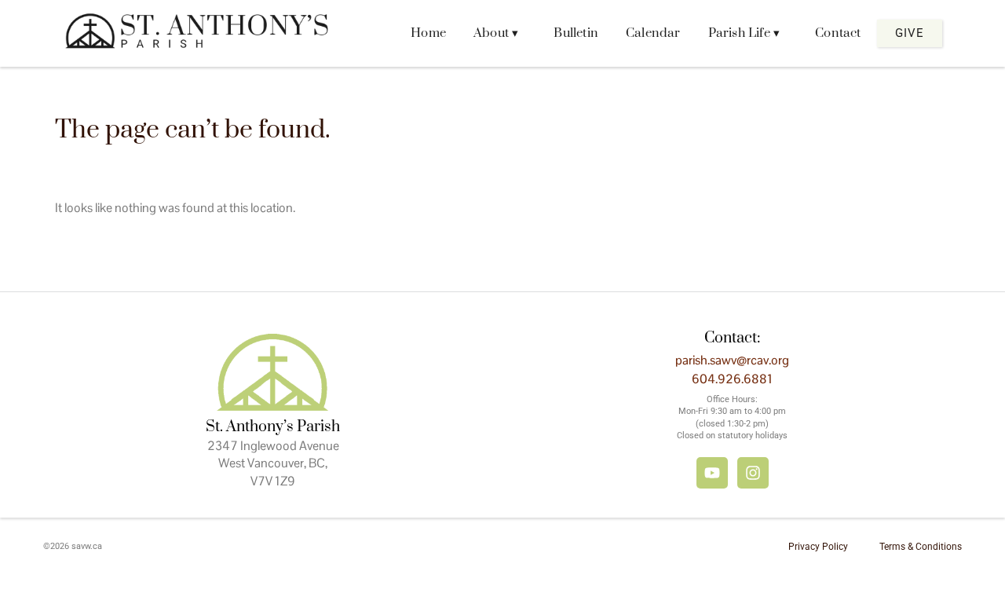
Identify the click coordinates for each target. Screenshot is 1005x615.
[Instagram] (753, 473)
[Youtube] (712, 473)
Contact (838, 33)
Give (909, 33)
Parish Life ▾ (744, 33)
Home (428, 33)
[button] (500, 33)
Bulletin (576, 33)
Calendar (653, 33)
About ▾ (495, 33)
